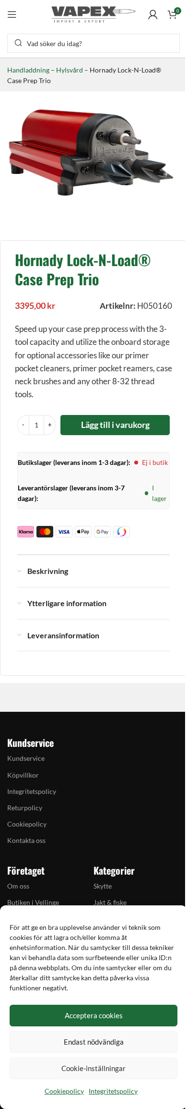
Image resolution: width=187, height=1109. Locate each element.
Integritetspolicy (113, 1091)
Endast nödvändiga (94, 1041)
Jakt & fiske (110, 902)
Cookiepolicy (64, 1091)
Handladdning (28, 70)
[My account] (153, 14)
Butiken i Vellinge (33, 902)
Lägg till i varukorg (115, 424)
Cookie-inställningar (93, 1068)
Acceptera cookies (94, 1015)
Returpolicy (24, 808)
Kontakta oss (26, 840)
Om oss (18, 886)
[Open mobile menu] (12, 14)
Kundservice (26, 758)
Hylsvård (69, 70)
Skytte (103, 886)
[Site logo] (93, 13)
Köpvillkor (23, 775)
